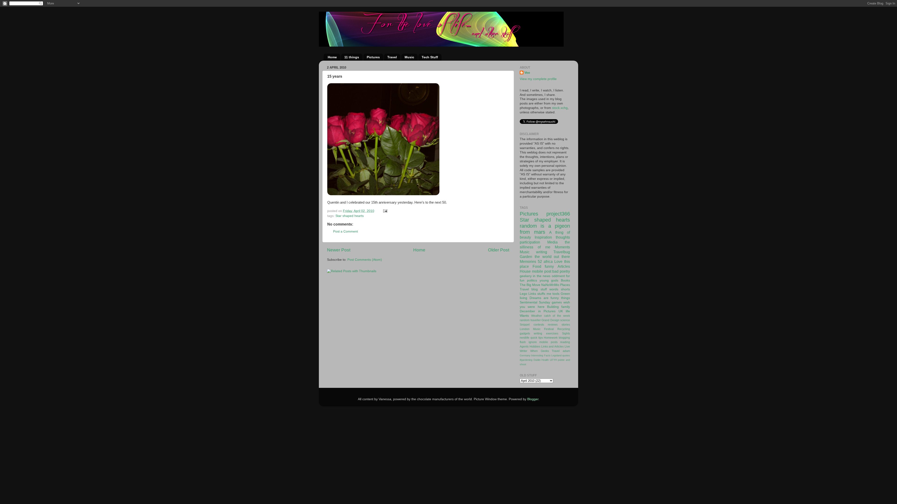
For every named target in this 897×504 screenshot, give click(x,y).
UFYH (553, 359)
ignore (533, 342)
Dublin (537, 359)
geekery (526, 276)
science (565, 320)
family (565, 307)
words (553, 289)
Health (545, 359)
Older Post (498, 249)
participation (530, 242)
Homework (551, 337)
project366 (558, 214)
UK (561, 311)
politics (532, 280)
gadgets (525, 333)
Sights (566, 333)
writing (541, 252)
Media (552, 242)
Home (332, 57)
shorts (565, 289)
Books (565, 280)
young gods (549, 280)
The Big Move (530, 285)
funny (549, 266)
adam (566, 351)
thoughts (563, 237)
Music (409, 57)
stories (566, 324)
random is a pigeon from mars (545, 229)
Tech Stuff (430, 57)
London (525, 329)
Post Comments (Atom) (364, 259)
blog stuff (539, 289)
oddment (558, 276)
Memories (528, 261)
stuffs (541, 293)
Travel (392, 57)
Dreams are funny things (550, 298)
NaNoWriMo (550, 285)
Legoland (556, 355)
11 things (351, 57)
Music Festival (543, 329)
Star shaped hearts (349, 216)
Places (565, 285)
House (525, 271)
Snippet (525, 324)
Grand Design (550, 320)
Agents (524, 346)
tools (555, 293)
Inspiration (543, 237)
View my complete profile (538, 79)
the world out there (552, 256)
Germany (525, 355)
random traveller (530, 320)
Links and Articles (552, 346)
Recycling (563, 329)
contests (539, 324)
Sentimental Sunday (535, 302)
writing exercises (546, 333)
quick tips (536, 337)
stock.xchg (560, 108)
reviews (553, 324)
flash (523, 342)
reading (565, 342)
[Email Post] (384, 211)
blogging (564, 337)
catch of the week (557, 315)
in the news (541, 276)
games (557, 302)
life (568, 311)
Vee (527, 72)
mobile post (541, 271)
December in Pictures (537, 311)
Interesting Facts (540, 355)
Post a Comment (345, 231)
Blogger (532, 399)
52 (540, 261)
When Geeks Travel (545, 351)
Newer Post (338, 249)
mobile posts (548, 342)
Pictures (373, 57)
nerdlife (524, 337)
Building (553, 307)
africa (548, 261)
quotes (566, 355)
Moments (562, 247)
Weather (536, 315)
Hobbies (535, 346)
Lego (523, 293)
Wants (524, 315)
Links (532, 293)
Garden (526, 256)
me (549, 293)
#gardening (526, 359)
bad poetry (561, 271)
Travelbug (561, 252)
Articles (564, 266)
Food (537, 266)
